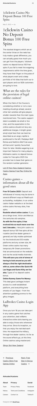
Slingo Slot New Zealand (13, 345)
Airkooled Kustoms (9, 3)
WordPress (16, 402)
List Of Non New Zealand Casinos (17, 168)
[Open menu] (33, 3)
